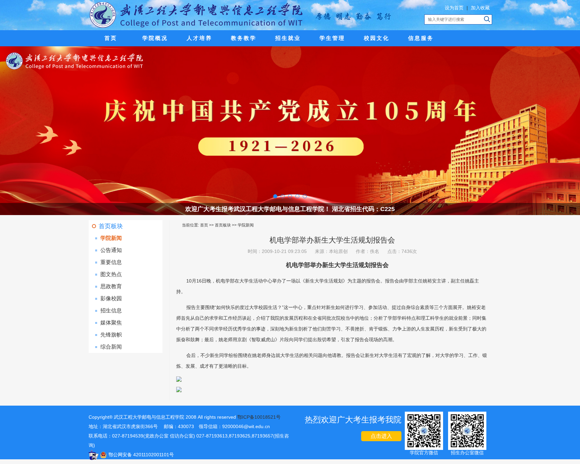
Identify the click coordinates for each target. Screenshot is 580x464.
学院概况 (155, 38)
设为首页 (454, 7)
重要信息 (111, 262)
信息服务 (421, 38)
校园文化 (376, 38)
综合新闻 (111, 347)
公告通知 (111, 250)
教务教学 (243, 38)
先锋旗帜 (111, 335)
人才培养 (199, 38)
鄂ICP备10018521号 (259, 417)
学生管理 (332, 38)
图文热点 (111, 274)
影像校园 (111, 298)
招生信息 (111, 310)
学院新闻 (111, 238)
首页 (110, 38)
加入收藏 (480, 7)
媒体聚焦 (111, 322)
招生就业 (288, 38)
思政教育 (111, 286)
